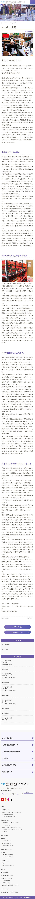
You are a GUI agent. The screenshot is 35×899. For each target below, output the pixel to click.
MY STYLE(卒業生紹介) (8, 854)
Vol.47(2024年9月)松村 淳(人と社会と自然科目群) (8, 702)
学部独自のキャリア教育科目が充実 (10, 822)
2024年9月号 (5, 708)
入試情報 (5, 831)
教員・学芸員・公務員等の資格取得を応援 (12, 827)
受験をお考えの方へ (5, 820)
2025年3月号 (5, 695)
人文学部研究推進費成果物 (11, 751)
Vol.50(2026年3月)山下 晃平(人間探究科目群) (7, 662)
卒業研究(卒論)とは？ (7, 841)
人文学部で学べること (6, 809)
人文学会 (5, 758)
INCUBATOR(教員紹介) (8, 857)
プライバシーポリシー (6, 889)
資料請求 (26, 792)
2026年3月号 (5, 669)
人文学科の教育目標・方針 (9, 816)
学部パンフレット (6, 794)
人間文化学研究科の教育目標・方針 (10, 885)
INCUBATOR (5, 644)
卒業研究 (3, 838)
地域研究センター (8, 772)
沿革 (4, 863)
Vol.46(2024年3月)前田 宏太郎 (7, 719)
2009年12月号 (5, 618)
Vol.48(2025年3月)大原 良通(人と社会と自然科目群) (8, 688)
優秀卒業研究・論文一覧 (8, 845)
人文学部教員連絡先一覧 (10, 745)
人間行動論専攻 (6, 880)
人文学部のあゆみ (5, 860)
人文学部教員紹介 (8, 738)
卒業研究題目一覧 (7, 843)
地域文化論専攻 (6, 882)
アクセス (16, 794)
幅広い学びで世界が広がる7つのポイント (12, 812)
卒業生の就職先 (6, 825)
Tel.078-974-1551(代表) (7, 790)
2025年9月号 (5, 682)
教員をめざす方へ (5, 835)
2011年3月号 (30, 618)
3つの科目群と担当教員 (8, 814)
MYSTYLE (5, 649)
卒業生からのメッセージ (6, 849)
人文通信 (3, 852)
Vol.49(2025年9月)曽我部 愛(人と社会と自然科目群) (8, 675)
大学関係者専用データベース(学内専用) (9, 892)
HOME (2, 806)
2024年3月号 (5, 713)
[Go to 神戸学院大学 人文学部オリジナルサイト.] (1, 23)
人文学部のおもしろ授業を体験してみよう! (12, 829)
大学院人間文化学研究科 (9, 765)
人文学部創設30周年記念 (8, 865)
